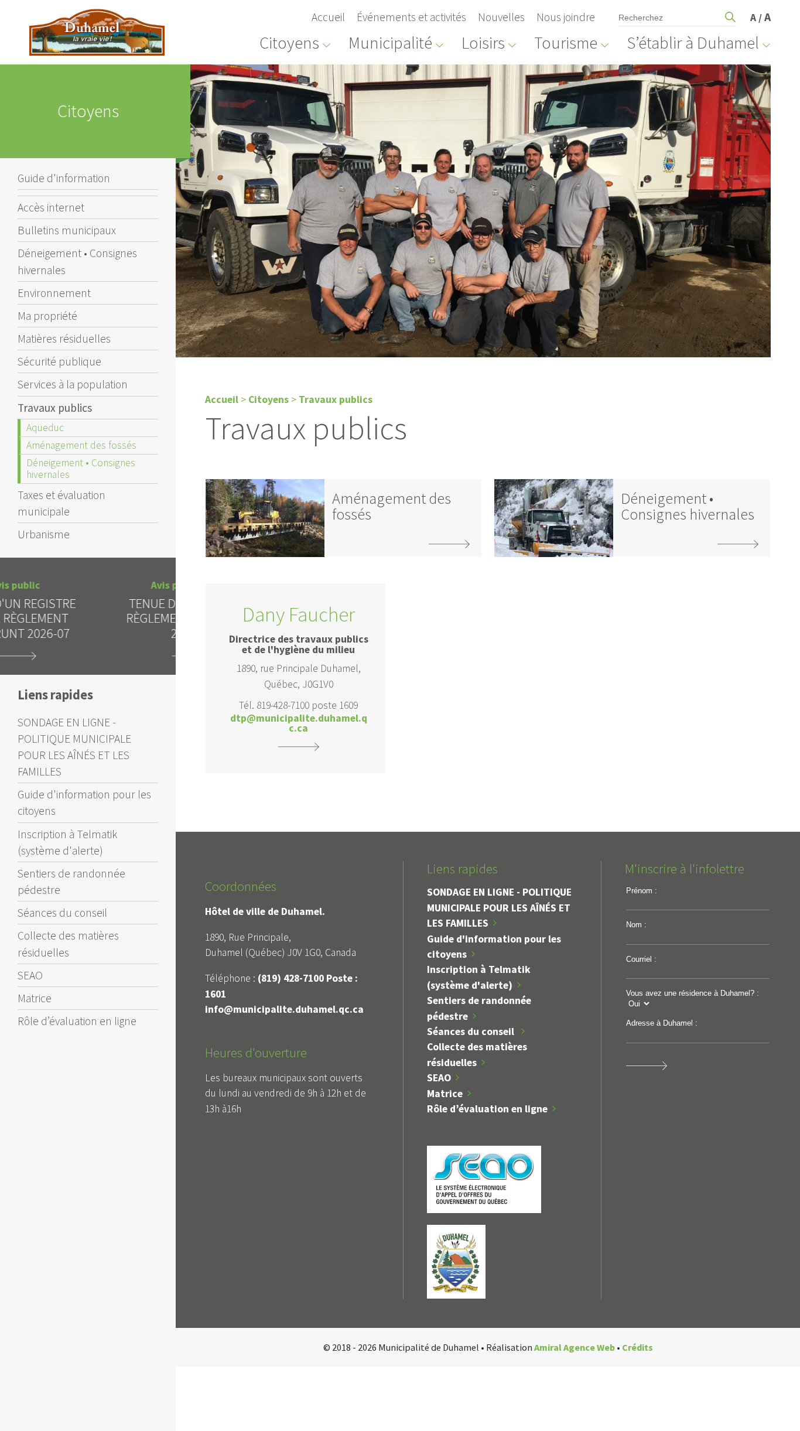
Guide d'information (64, 178)
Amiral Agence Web (574, 1347)
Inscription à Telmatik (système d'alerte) (67, 842)
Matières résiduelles (64, 339)
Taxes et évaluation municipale (61, 503)
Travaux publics (55, 408)
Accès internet (51, 207)
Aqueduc (45, 427)
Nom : (636, 924)
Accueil (328, 17)
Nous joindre (565, 17)
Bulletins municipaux (67, 230)
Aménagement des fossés (81, 445)
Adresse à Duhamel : (662, 1023)
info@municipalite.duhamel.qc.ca (284, 1009)
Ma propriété (47, 316)
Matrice (35, 998)
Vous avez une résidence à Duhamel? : (692, 993)
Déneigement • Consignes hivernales (77, 261)
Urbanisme (44, 534)
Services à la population (73, 384)
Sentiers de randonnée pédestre (71, 881)
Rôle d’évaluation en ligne (77, 1021)
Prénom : (641, 890)
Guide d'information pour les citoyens (84, 802)
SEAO (30, 975)
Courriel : (641, 959)
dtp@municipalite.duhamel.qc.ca (298, 723)
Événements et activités (411, 17)
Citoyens (268, 399)
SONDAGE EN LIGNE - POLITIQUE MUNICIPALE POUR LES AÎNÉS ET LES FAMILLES (74, 746)
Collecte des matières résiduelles (68, 943)
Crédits (637, 1347)
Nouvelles (501, 17)
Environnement (54, 293)
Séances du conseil (62, 913)
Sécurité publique (59, 361)
